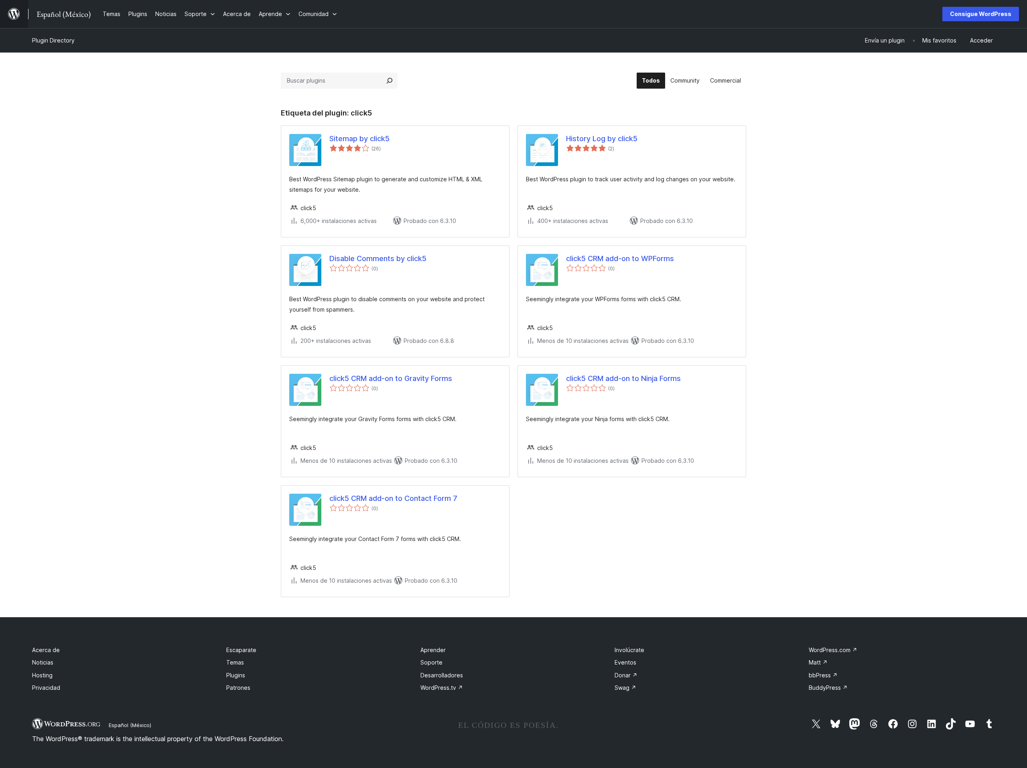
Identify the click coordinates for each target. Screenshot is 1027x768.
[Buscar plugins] (390, 81)
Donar (626, 675)
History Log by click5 (601, 138)
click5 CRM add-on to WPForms (620, 258)
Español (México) (130, 725)
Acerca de (46, 649)
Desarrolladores (441, 675)
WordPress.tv (441, 687)
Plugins (235, 675)
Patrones (238, 687)
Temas (235, 662)
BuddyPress (828, 687)
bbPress (823, 675)
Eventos (625, 662)
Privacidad (46, 687)
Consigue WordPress (980, 13)
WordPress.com (833, 649)
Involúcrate (629, 649)
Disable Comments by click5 (377, 258)
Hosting (42, 675)
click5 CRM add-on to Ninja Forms (623, 378)
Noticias (42, 662)
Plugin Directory (53, 40)
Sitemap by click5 (359, 138)
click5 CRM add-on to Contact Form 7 (393, 498)
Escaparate (241, 649)
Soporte (431, 662)
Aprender (433, 649)
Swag (625, 687)
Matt (818, 662)
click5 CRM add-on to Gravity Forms (390, 378)
